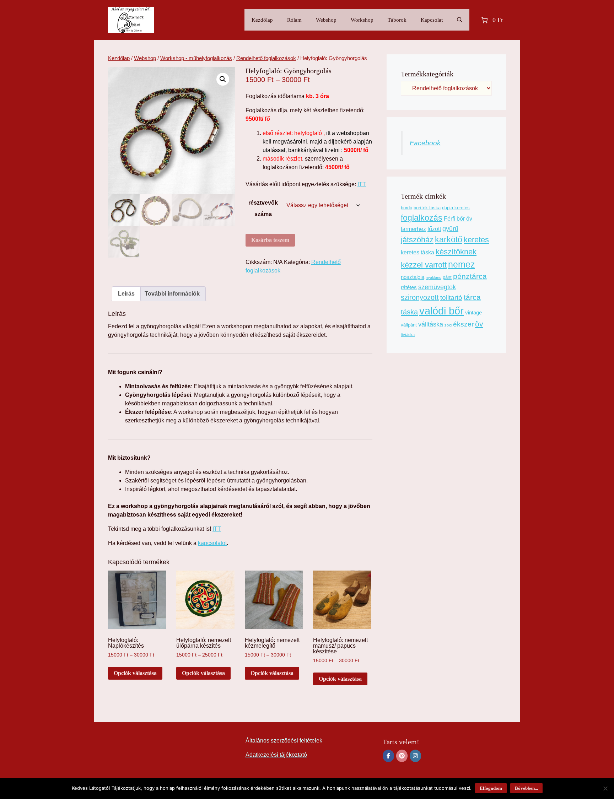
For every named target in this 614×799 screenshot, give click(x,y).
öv (479, 324)
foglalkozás (421, 217)
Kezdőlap (262, 20)
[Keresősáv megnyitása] (459, 20)
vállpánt (409, 325)
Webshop (326, 20)
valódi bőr (441, 311)
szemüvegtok (437, 287)
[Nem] (605, 788)
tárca (472, 297)
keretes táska (417, 252)
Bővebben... (526, 788)
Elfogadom (491, 788)
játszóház (417, 239)
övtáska (408, 335)
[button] (222, 79)
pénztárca (470, 276)
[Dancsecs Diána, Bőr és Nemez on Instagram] (415, 756)
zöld (448, 325)
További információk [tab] (172, 294)
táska (409, 312)
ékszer (463, 324)
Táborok (397, 20)
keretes (476, 239)
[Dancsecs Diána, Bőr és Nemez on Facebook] (388, 756)
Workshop (362, 20)
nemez (461, 264)
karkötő (448, 239)
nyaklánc (433, 277)
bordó (406, 207)
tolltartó (451, 297)
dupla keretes (456, 207)
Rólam (294, 20)
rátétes (409, 287)
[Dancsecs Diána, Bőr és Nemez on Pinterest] (402, 756)
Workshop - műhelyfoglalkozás (196, 58)
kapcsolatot (212, 543)
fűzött (434, 229)
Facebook (425, 143)
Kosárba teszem (270, 240)
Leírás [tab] (126, 294)
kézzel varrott (424, 264)
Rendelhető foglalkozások (266, 58)
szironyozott (420, 297)
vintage (473, 312)
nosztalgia (412, 277)
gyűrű (450, 228)
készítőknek (456, 251)
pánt (447, 277)
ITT (361, 184)
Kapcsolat (432, 20)
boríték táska (427, 207)
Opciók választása (135, 673)
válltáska (430, 324)
